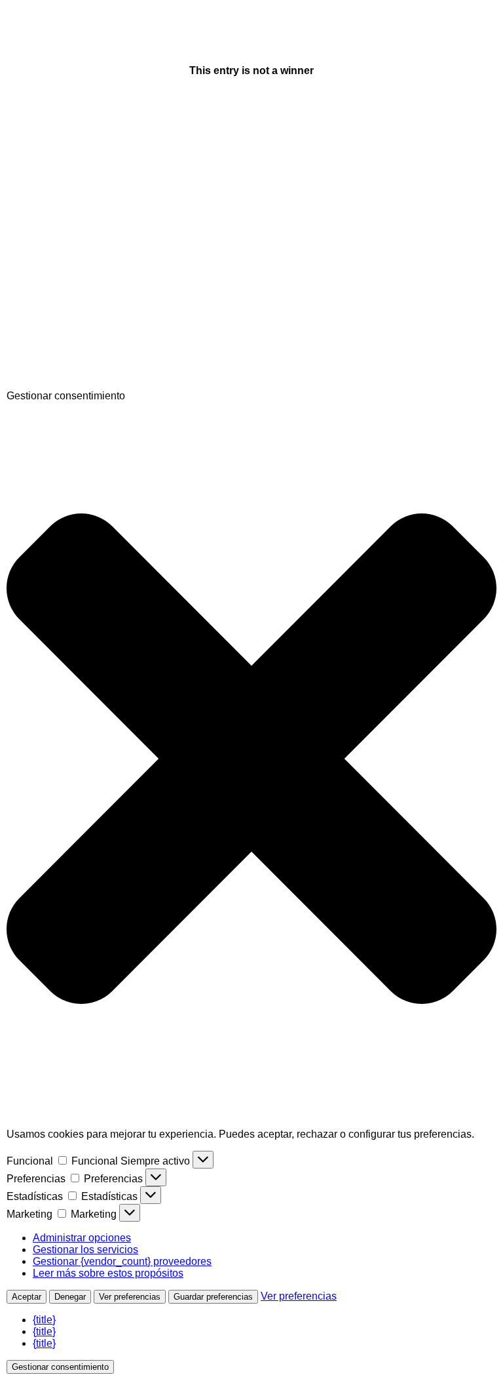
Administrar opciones (82, 1237)
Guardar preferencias (213, 1297)
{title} (44, 1319)
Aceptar (26, 1297)
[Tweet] (105, 283)
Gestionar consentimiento (60, 1367)
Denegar (70, 1297)
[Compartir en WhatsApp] (105, 384)
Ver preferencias (129, 1297)
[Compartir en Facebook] (105, 182)
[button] (251, 760)
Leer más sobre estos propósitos (108, 1273)
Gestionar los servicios (85, 1249)
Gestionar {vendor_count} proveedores (122, 1261)
